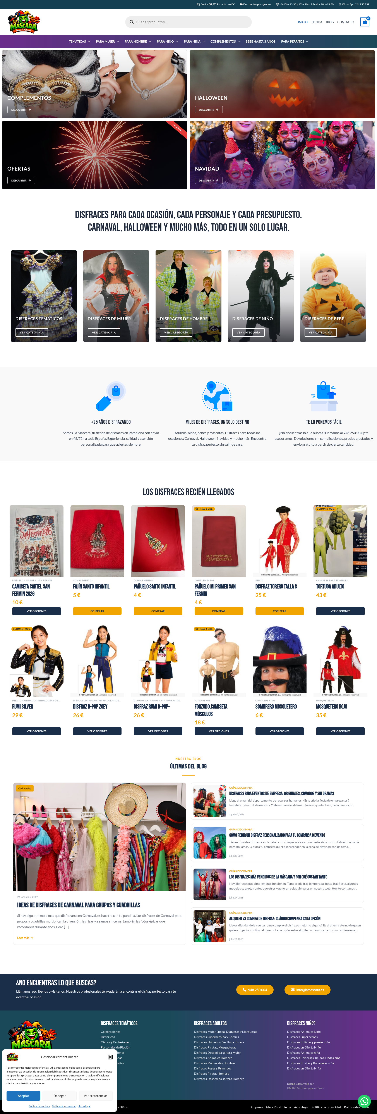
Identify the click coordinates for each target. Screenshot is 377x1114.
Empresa (257, 1107)
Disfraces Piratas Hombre (211, 1073)
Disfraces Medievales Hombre (214, 1063)
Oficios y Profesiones (115, 1042)
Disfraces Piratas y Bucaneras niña (310, 1063)
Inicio (259, 580)
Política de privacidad (64, 1106)
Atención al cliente (278, 1107)
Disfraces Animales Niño (304, 1031)
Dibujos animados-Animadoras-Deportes (36, 700)
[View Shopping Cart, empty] (364, 21)
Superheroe (203, 700)
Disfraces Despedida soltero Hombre (219, 1079)
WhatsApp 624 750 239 (355, 4)
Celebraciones (110, 1031)
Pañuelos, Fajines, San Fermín (32, 580)
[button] (110, 1057)
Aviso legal (85, 1106)
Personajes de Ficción (115, 1047)
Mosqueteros (325, 700)
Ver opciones (36, 611)
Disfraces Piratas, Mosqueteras (215, 1047)
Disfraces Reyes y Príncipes (212, 1068)
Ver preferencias (96, 1096)
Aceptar (23, 1096)
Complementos (83, 580)
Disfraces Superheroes (302, 1037)
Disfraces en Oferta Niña (304, 1068)
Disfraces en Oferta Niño (304, 1047)
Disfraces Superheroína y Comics (216, 1037)
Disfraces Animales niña (303, 1052)
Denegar (59, 1096)
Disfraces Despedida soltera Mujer (217, 1052)
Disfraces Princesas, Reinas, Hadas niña (313, 1058)
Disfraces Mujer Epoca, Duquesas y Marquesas (225, 1031)
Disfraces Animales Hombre (213, 1058)
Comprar (97, 611)
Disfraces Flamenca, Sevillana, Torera (219, 1042)
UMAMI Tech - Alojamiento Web (305, 1088)
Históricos (108, 1037)
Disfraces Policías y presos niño (308, 1042)
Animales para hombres (332, 580)
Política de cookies (39, 1106)
